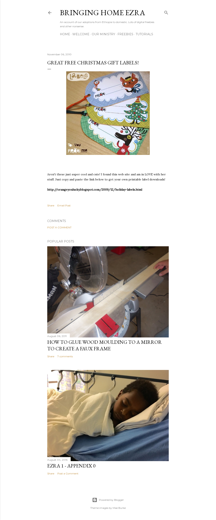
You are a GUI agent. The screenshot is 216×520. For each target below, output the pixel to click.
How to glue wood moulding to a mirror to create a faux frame (104, 345)
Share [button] (50, 205)
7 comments (65, 356)
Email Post (64, 205)
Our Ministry (103, 34)
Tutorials (144, 34)
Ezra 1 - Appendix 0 (71, 465)
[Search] (166, 12)
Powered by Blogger (111, 499)
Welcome (80, 34)
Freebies (125, 34)
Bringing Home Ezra (102, 13)
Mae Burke (119, 507)
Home (65, 34)
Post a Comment (59, 227)
